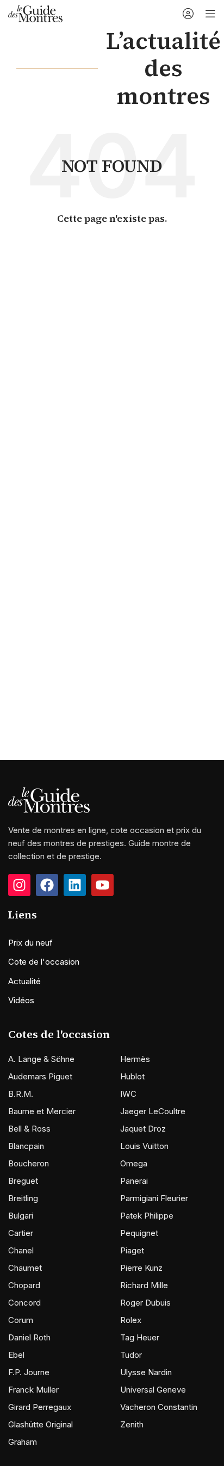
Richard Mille (144, 1285)
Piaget (132, 1250)
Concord (24, 1302)
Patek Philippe (146, 1215)
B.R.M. (20, 1094)
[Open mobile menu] (210, 13)
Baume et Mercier (42, 1111)
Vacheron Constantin (158, 1407)
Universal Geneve (153, 1389)
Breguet (23, 1181)
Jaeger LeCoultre (152, 1111)
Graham (22, 1442)
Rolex (130, 1320)
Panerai (134, 1181)
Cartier (20, 1233)
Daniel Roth (29, 1337)
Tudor (131, 1355)
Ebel (16, 1355)
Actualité (24, 981)
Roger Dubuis (145, 1302)
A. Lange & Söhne (41, 1059)
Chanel (21, 1250)
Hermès (135, 1059)
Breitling (23, 1198)
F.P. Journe (28, 1372)
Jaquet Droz (143, 1128)
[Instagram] (19, 885)
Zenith (132, 1424)
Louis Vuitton (144, 1146)
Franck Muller (33, 1389)
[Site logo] (35, 13)
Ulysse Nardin (146, 1372)
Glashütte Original (40, 1424)
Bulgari (20, 1215)
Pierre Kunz (141, 1268)
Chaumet (25, 1268)
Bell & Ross (29, 1128)
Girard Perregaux (39, 1407)
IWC (128, 1094)
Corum (20, 1320)
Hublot (132, 1076)
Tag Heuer (139, 1337)
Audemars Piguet (40, 1076)
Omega (133, 1163)
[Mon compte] (188, 13)
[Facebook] (47, 885)
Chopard (24, 1285)
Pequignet (139, 1233)
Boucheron (28, 1163)
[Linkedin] (75, 885)
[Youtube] (102, 885)
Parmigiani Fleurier (154, 1198)
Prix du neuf (30, 942)
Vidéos (21, 1000)
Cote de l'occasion (43, 961)
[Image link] (49, 799)
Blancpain (26, 1146)
